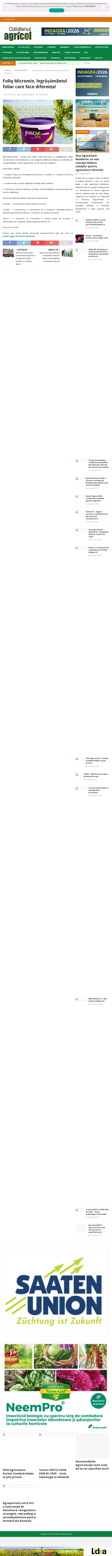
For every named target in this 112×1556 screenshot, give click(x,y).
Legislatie (55, 58)
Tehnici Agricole (72, 52)
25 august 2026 (95, 539)
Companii (51, 47)
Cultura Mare (22, 52)
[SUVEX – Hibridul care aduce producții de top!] (79, 777)
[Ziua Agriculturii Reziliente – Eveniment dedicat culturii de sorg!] (81, 532)
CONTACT (99, 58)
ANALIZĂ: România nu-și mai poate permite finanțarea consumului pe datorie (98, 252)
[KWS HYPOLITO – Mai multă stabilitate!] (81, 1100)
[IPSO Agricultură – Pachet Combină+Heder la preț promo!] (80, 761)
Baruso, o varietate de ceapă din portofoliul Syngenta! (99, 550)
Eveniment (65, 47)
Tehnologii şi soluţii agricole (16, 58)
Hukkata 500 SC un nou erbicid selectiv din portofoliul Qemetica (96, 222)
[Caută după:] (95, 62)
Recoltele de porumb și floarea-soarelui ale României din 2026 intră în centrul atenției (97, 481)
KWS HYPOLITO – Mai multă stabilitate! (98, 1000)
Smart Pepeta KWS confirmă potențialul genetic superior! (95, 498)
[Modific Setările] (108, 7)
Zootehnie (7, 52)
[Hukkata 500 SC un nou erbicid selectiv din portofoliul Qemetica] (80, 223)
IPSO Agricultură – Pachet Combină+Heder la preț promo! (97, 760)
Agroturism (69, 58)
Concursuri (85, 58)
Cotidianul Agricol (27, 94)
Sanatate (56, 52)
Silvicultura (40, 58)
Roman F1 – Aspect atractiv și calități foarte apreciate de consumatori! (97, 515)
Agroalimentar (40, 52)
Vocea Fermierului (82, 47)
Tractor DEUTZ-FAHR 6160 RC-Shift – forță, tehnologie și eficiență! (97, 1212)
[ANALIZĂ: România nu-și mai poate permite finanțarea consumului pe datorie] (81, 351)
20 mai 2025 (11, 94)
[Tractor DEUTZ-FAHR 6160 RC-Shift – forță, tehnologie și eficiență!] (80, 1213)
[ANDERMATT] (55, 1428)
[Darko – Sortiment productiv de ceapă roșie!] (80, 239)
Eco (86, 52)
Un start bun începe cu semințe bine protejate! (98, 790)
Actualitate (24, 47)
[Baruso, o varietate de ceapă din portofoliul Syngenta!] (81, 649)
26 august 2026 (95, 470)
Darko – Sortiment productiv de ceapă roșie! (97, 237)
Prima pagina (8, 47)
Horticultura (101, 47)
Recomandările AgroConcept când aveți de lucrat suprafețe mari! (97, 1228)
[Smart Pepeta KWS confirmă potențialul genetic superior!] (80, 499)
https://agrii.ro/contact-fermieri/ (19, 236)
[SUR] (55, 1334)
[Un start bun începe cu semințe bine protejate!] (81, 889)
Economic (38, 47)
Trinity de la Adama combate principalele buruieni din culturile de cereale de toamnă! (98, 463)
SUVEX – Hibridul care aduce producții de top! (96, 775)
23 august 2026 (95, 1235)
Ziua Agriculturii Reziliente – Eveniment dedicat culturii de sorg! (99, 533)
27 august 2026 (84, 173)
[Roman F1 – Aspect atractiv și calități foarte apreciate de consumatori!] (80, 515)
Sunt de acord (56, 10)
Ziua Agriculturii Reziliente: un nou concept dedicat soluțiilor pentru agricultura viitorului (89, 163)
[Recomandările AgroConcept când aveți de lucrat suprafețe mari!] (81, 1228)
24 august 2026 (95, 795)
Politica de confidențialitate (84, 6)
